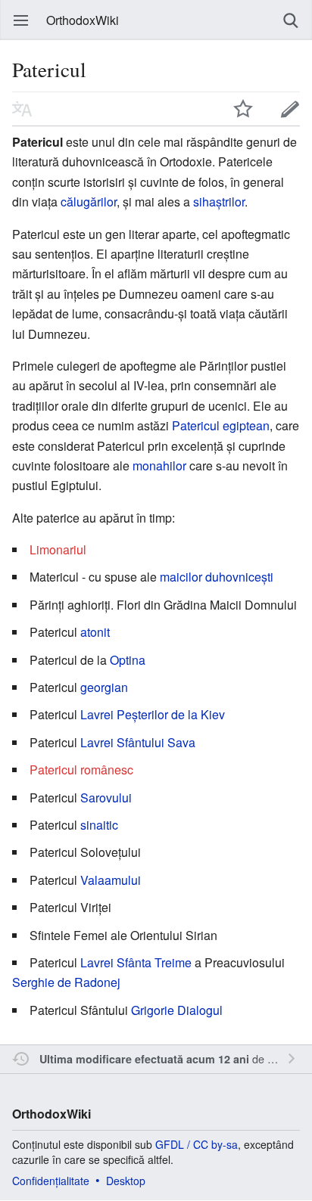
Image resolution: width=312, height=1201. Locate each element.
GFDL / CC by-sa (196, 1144)
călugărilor (89, 201)
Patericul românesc (81, 769)
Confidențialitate (50, 1180)
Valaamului (110, 880)
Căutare (291, 20)
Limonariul (58, 549)
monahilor (159, 465)
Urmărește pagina (243, 109)
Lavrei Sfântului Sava (137, 742)
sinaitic (99, 824)
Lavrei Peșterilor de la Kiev (152, 714)
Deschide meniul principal (21, 20)
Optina (127, 660)
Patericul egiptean (221, 425)
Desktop (125, 1180)
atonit (95, 632)
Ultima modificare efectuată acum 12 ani (144, 1058)
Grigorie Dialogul (177, 1010)
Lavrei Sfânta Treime (136, 962)
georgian (104, 687)
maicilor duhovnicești (216, 576)
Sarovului (106, 797)
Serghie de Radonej (66, 982)
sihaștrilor (219, 201)
